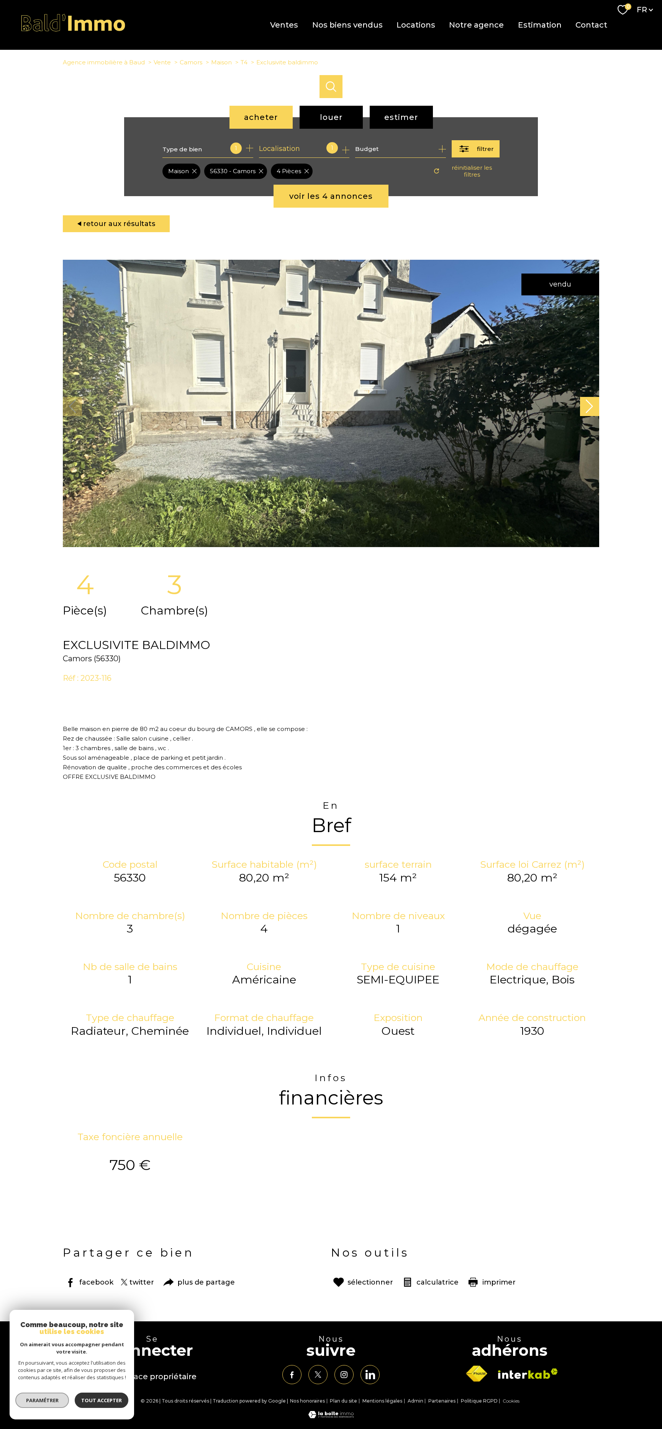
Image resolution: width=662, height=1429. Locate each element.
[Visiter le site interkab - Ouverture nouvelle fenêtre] (528, 1373)
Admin (415, 1401)
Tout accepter (101, 1400)
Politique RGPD (479, 1401)
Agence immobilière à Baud (104, 62)
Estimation (539, 24)
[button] (589, 406)
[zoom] (331, 545)
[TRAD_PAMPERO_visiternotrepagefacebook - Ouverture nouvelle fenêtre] (292, 1374)
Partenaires (442, 1401)
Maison (221, 62)
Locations (416, 24)
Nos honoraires (307, 1401)
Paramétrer (42, 1400)
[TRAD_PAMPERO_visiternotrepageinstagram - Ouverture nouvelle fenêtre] (344, 1374)
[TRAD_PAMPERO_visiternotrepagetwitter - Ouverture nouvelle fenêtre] (318, 1374)
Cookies (511, 1401)
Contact (591, 24)
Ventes (284, 24)
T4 (244, 62)
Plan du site (343, 1401)
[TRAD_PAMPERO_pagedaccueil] (73, 30)
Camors (191, 62)
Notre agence (476, 24)
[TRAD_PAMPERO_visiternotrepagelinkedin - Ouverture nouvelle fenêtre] (370, 1374)
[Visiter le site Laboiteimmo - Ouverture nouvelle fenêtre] (331, 1416)
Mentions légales (382, 1401)
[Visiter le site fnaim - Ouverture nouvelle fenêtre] (476, 1374)
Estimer (401, 117)
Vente (162, 62)
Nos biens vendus (347, 24)
